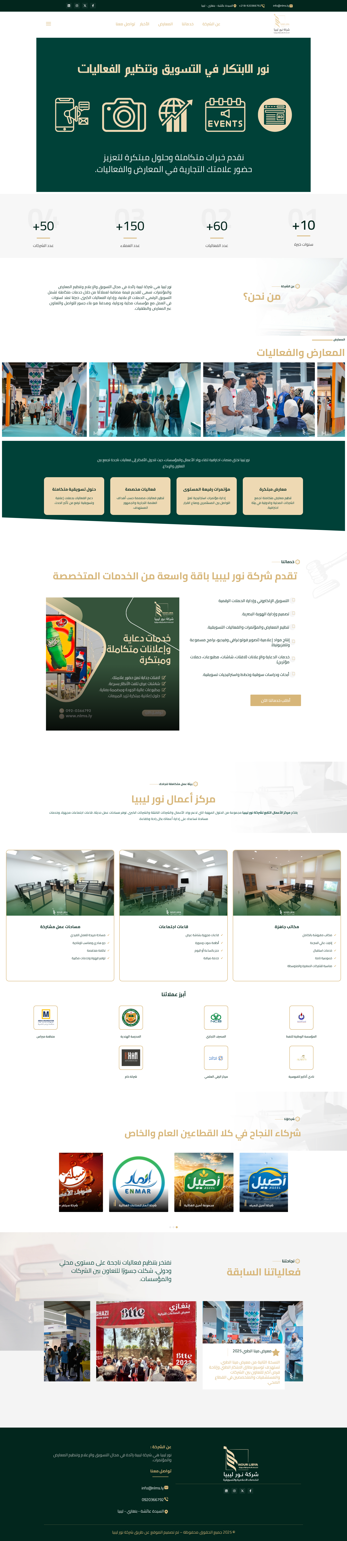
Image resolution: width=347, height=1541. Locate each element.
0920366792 (153, 1499)
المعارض (165, 24)
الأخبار (144, 24)
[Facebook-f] (93, 5)
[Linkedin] (69, 5)
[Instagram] (77, 5)
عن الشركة (211, 24)
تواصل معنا (125, 24)
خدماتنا (188, 24)
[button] (176, 1227)
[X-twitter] (85, 5)
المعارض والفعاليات (301, 352)
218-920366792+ (250, 5)
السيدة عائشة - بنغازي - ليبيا (217, 5)
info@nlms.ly (281, 5)
